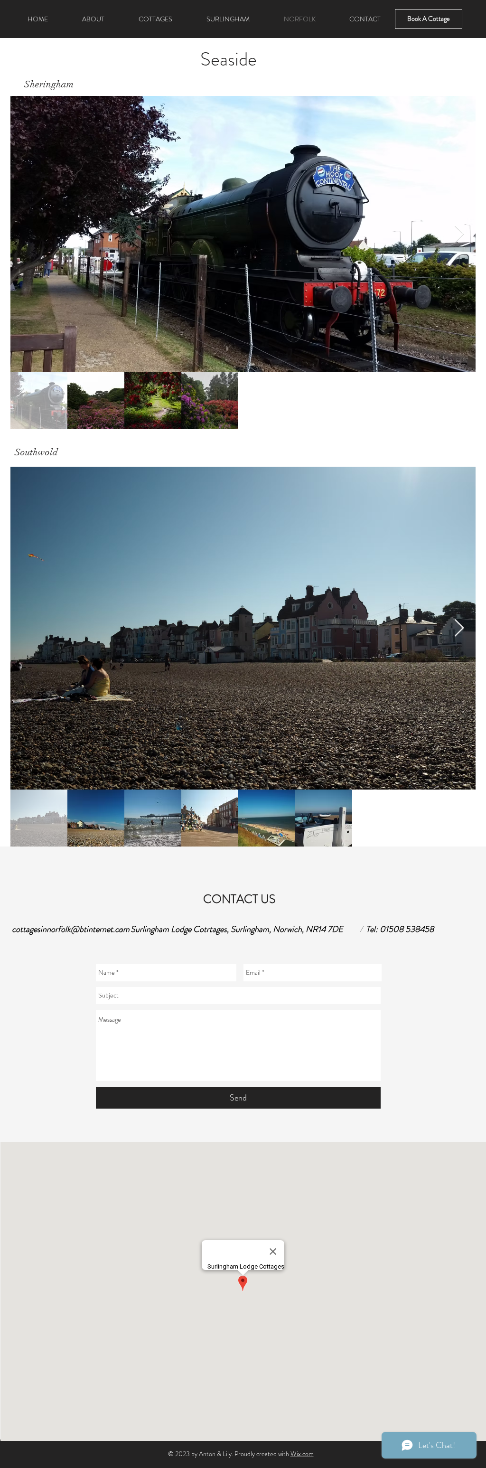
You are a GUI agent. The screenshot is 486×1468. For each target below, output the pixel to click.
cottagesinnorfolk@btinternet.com (71, 929)
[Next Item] (459, 234)
